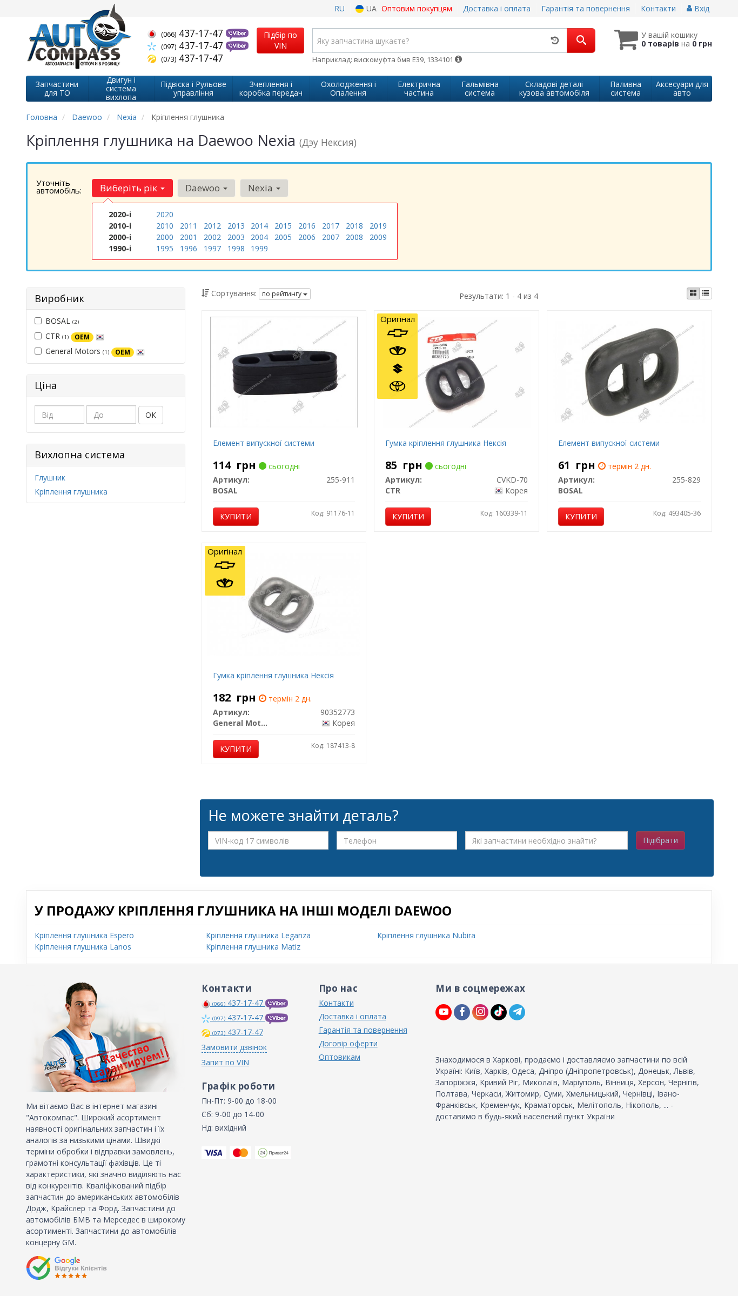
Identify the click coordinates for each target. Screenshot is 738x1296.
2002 (212, 237)
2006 (307, 237)
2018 (354, 226)
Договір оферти (348, 1043)
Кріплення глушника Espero (84, 935)
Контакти (658, 8)
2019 (378, 226)
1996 (188, 248)
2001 (188, 237)
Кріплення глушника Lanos (83, 946)
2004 (259, 237)
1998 (236, 248)
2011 (188, 226)
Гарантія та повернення (585, 8)
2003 (236, 237)
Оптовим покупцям (416, 8)
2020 (164, 214)
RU (339, 8)
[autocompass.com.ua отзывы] (68, 1268)
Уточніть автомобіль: (59, 186)
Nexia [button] (261, 188)
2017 (330, 226)
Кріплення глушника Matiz (253, 946)
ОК (150, 415)
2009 (378, 237)
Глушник (50, 477)
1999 (259, 248)
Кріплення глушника (71, 491)
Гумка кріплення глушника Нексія (445, 443)
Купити (236, 516)
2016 (307, 226)
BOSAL (62, 321)
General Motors (87, 351)
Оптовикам (339, 1057)
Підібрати (660, 840)
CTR (67, 336)
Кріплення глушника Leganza (258, 935)
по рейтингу (282, 293)
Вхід (700, 8)
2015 (283, 226)
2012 (212, 226)
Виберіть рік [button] (129, 188)
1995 (164, 248)
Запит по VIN (225, 1062)
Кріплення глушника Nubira (426, 935)
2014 (259, 226)
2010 (164, 226)
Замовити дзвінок (234, 1047)
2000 (164, 237)
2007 (330, 237)
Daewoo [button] (203, 188)
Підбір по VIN (280, 40)
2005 (283, 237)
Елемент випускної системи (263, 443)
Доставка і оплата (497, 8)
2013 (236, 226)
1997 (212, 248)
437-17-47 (193, 32)
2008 (354, 237)
